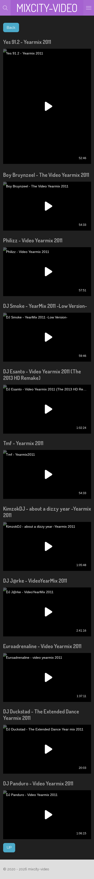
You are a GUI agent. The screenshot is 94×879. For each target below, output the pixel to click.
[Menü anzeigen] (88, 8)
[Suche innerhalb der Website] (5, 8)
